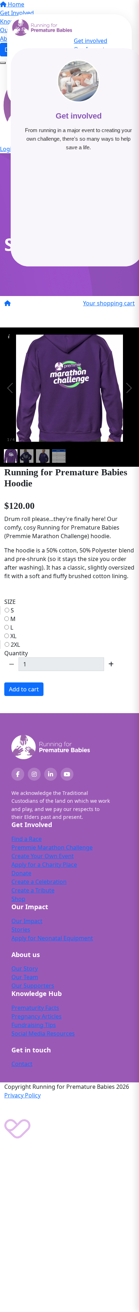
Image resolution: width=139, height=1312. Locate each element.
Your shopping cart (109, 303)
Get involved (90, 41)
